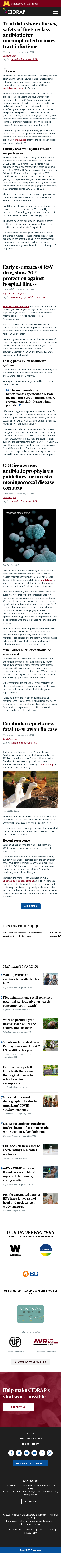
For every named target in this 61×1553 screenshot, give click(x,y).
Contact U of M (46, 1529)
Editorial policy (30, 1438)
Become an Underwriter (30, 1361)
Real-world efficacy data (16, 306)
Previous (32, 926)
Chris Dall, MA (9, 56)
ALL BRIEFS (30, 906)
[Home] (14, 11)
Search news (31, 1444)
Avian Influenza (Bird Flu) (24, 742)
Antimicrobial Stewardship (24, 59)
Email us (30, 1501)
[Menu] (55, 12)
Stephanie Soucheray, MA (14, 293)
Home (30, 1433)
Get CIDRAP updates (30, 1550)
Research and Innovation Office (20, 1529)
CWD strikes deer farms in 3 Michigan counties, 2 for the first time (22, 934)
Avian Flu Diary (45, 764)
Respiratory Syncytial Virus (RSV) (28, 297)
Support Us (18, 1407)
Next (36, 926)
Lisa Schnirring (10, 739)
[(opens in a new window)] (21, 3)
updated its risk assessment (18, 880)
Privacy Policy (30, 1532)
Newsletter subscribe (30, 1463)
